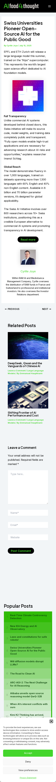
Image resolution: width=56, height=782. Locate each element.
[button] (51, 721)
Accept (28, 753)
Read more (28, 239)
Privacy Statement (28, 778)
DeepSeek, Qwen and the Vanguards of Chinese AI (25, 364)
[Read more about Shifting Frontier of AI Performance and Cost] (28, 394)
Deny (28, 761)
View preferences (28, 770)
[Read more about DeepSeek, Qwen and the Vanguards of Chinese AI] (28, 345)
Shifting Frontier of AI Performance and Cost (23, 414)
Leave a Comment (17, 370)
